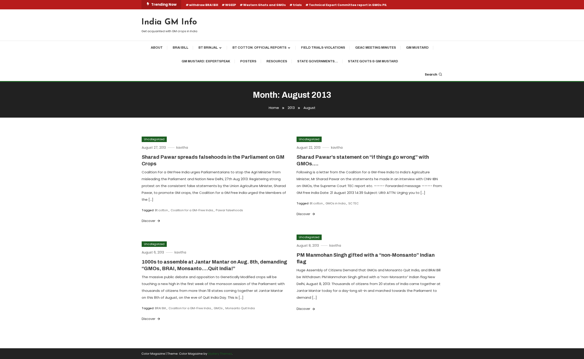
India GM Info (169, 22)
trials (297, 5)
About (157, 47)
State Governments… (317, 61)
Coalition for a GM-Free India (192, 210)
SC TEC (353, 203)
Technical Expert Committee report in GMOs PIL (348, 5)
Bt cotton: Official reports (259, 47)
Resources (276, 61)
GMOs (218, 308)
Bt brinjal (208, 47)
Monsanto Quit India (240, 308)
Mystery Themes (220, 353)
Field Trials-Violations (323, 47)
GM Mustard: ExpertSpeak (206, 61)
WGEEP (230, 5)
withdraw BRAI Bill (203, 5)
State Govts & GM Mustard (373, 61)
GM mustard (417, 47)
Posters (248, 61)
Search (431, 74)
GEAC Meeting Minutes (375, 47)
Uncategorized (154, 139)
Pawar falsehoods (229, 210)
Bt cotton (161, 210)
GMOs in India (336, 203)
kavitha (182, 147)
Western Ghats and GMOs (264, 5)
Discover (149, 221)
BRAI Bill (180, 47)
